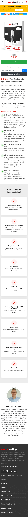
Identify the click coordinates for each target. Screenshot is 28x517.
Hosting (3, 488)
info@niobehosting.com (9, 466)
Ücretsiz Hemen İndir (14, 74)
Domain (3, 479)
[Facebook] (3, 471)
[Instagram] (7, 471)
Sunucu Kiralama (7, 512)
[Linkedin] (15, 471)
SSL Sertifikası (6, 508)
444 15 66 (4, 463)
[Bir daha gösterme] (26, 7)
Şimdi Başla (19, 10)
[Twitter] (11, 471)
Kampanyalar (5, 492)
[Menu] (2, 2)
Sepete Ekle (14, 62)
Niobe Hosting (7, 475)
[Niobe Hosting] (14, 1)
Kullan (24, 70)
